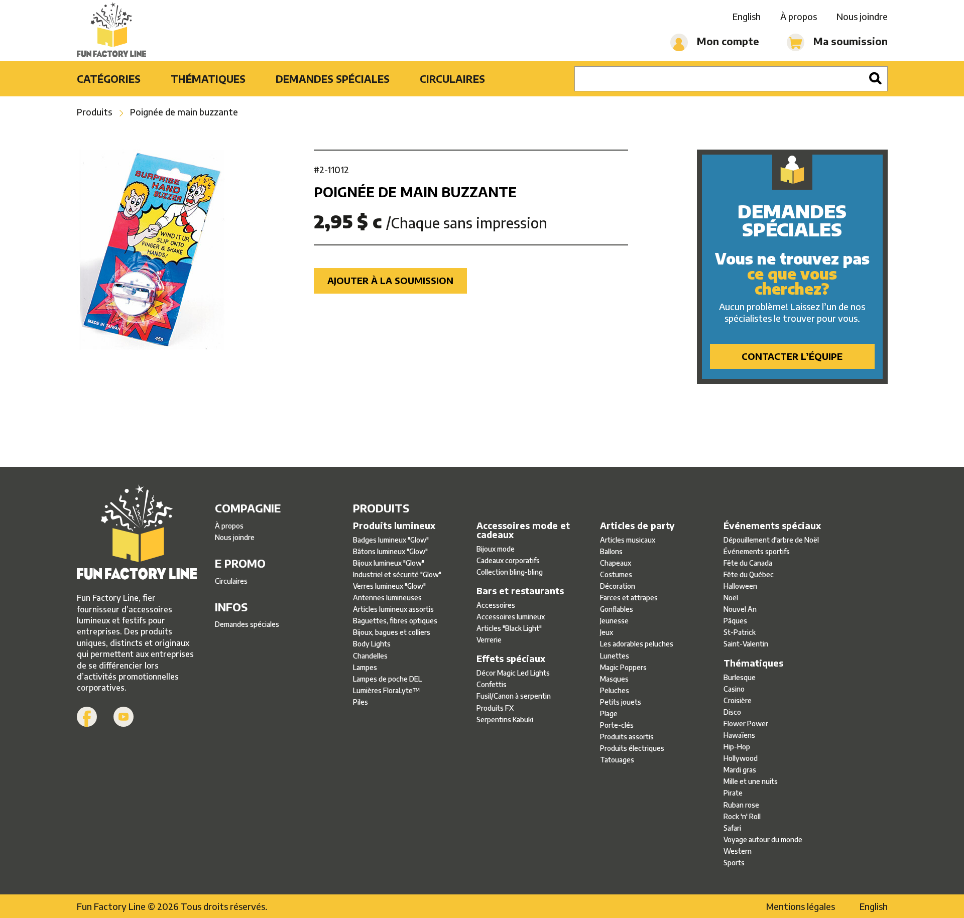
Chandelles (370, 655)
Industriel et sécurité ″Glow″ (397, 574)
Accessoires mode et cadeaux (523, 530)
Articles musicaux (627, 540)
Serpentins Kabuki (504, 719)
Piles (360, 702)
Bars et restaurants (520, 590)
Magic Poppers (623, 667)
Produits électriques (632, 748)
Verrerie (489, 639)
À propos (798, 16)
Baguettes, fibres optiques (395, 620)
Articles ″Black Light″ (509, 628)
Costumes (616, 574)
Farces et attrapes (629, 597)
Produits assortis (627, 736)
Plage (609, 713)
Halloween (740, 586)
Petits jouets (620, 702)
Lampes (365, 667)
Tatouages (617, 759)
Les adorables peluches (636, 643)
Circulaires (452, 78)
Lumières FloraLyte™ (386, 690)
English (747, 16)
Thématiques (208, 78)
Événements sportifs (757, 551)
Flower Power (746, 723)
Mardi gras (740, 769)
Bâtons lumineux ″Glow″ (390, 551)
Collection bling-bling (509, 572)
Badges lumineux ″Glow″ (391, 540)
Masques (614, 679)
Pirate (733, 793)
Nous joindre (862, 16)
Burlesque (740, 677)
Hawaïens (739, 735)
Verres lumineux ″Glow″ (389, 586)
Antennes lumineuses (387, 597)
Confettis (491, 684)
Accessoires (495, 605)
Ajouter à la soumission (390, 280)
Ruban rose (741, 805)
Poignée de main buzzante (184, 111)
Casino (734, 689)
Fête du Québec (749, 574)
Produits (94, 111)
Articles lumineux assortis (393, 609)
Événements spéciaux (772, 525)
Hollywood (741, 758)
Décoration (617, 586)
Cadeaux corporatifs (508, 560)
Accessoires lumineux (510, 616)
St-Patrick (740, 632)
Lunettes (614, 655)
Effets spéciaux (510, 658)
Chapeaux (615, 563)
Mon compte (726, 41)
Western (738, 851)
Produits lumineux (394, 525)
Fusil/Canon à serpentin (513, 696)
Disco (732, 712)
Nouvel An (740, 609)
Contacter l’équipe (792, 356)
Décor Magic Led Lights (513, 673)
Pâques (735, 620)
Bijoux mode (495, 549)
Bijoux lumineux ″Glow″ (388, 563)
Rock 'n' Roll (742, 816)
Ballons (611, 551)
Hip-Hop (737, 746)
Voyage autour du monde (763, 839)
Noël (731, 597)
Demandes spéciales (333, 78)
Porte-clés (617, 725)
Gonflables (616, 609)
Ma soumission (849, 41)
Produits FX (495, 708)
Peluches (614, 690)
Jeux (606, 632)
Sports (734, 862)
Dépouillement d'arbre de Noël (771, 540)
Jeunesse (614, 620)
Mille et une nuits (751, 781)
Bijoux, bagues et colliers (391, 632)
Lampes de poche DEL (387, 679)
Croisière (738, 700)
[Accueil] (112, 30)
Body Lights (372, 643)
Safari (732, 828)
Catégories (109, 78)
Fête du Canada (748, 563)
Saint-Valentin (746, 643)
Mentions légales (800, 906)
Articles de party (637, 525)
